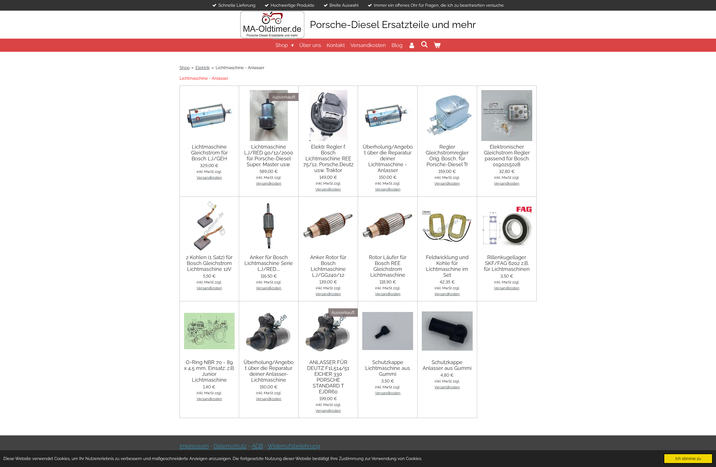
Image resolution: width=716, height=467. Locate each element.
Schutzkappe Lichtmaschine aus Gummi (387, 368)
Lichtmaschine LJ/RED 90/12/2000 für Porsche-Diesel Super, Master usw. (268, 155)
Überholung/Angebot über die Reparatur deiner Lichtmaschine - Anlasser (388, 158)
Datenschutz (230, 446)
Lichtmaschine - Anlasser (240, 67)
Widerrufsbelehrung (294, 446)
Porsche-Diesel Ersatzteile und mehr (393, 24)
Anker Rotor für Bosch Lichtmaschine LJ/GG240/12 (328, 266)
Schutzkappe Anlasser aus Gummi (447, 365)
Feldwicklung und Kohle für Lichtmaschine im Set (447, 266)
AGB (257, 446)
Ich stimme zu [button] (688, 458)
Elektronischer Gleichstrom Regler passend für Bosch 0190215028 (507, 155)
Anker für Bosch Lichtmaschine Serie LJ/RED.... (268, 263)
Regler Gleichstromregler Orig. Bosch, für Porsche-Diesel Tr (447, 155)
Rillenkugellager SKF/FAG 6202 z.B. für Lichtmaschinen (507, 263)
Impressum (194, 446)
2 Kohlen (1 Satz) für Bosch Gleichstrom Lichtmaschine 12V (209, 263)
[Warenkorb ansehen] (437, 45)
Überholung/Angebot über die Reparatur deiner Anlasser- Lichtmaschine (269, 371)
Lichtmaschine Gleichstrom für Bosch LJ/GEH (209, 152)
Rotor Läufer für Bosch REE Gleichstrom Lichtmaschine (387, 266)
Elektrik (203, 67)
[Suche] (424, 44)
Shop (185, 67)
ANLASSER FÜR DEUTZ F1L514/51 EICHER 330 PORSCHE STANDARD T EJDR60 (328, 377)
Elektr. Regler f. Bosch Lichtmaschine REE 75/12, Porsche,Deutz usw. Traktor (328, 158)
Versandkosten (209, 177)
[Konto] (411, 45)
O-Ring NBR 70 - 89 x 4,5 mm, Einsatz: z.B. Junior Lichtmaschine (209, 371)
